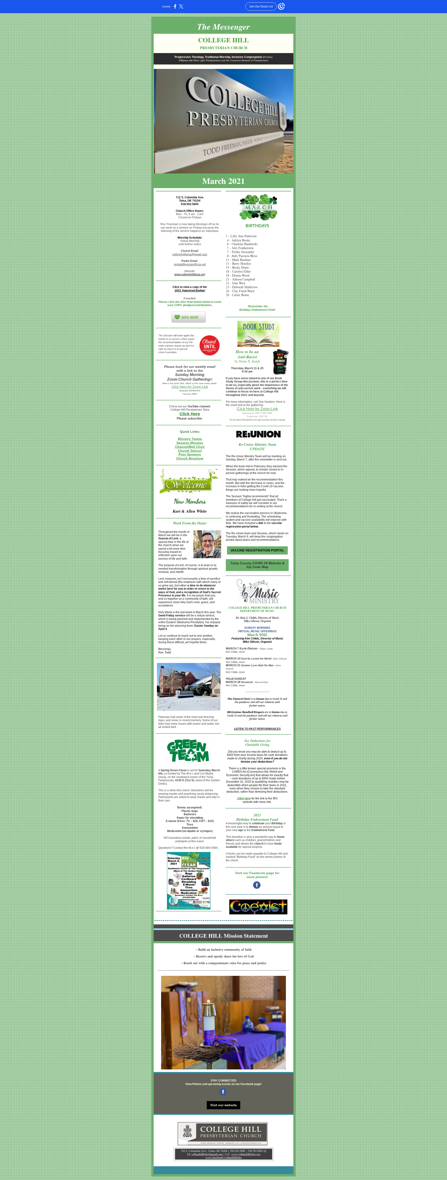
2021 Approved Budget (190, 290)
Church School (190, 451)
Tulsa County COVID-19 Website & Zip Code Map (257, 565)
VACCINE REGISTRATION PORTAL (257, 550)
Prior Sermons (190, 454)
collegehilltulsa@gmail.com (189, 254)
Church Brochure (189, 458)
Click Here (189, 414)
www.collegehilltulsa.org (189, 274)
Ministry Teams (190, 439)
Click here (244, 798)
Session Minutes (189, 443)
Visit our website (223, 1105)
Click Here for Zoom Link (190, 387)
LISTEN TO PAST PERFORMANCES (257, 728)
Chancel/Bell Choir (190, 447)
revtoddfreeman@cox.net (190, 264)
